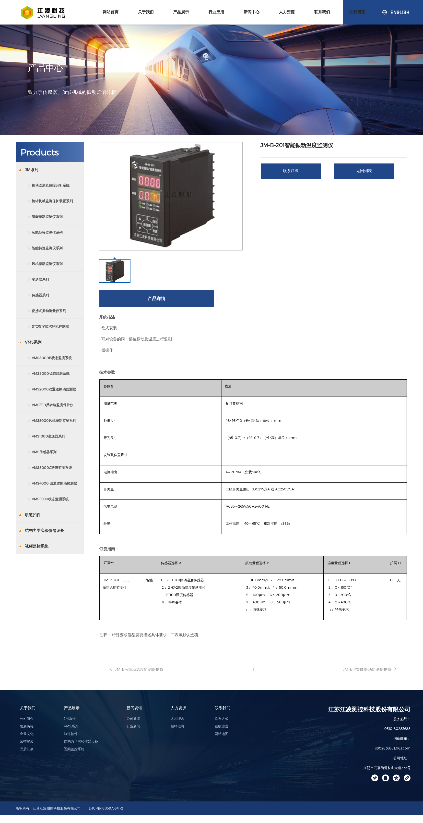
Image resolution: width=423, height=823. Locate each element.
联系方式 (221, 718)
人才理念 (177, 718)
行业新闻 (133, 726)
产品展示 (181, 12)
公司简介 (27, 718)
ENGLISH (390, 12)
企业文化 (27, 734)
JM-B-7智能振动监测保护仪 (367, 669)
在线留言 (357, 12)
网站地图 (221, 734)
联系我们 (322, 12)
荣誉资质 (27, 741)
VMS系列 (71, 726)
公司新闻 (133, 718)
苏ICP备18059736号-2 (106, 808)
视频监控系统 (74, 749)
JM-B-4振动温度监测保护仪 (139, 669)
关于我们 (146, 12)
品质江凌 (27, 749)
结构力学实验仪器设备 (81, 741)
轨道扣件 (71, 734)
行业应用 (216, 12)
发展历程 (27, 726)
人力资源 (287, 12)
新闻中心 (251, 12)
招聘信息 (177, 726)
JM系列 (70, 718)
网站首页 (110, 12)
